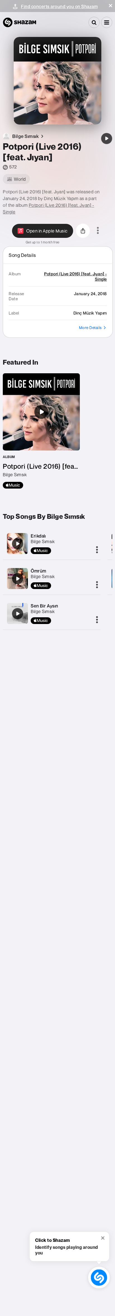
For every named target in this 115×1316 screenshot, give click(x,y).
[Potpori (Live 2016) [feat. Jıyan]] (106, 138)
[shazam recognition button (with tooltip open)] (98, 1277)
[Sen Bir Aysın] (17, 613)
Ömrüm (38, 571)
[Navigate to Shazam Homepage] (19, 22)
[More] (97, 550)
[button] (110, 5)
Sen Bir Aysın (44, 606)
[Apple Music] (13, 485)
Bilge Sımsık (43, 541)
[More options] (98, 231)
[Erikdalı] (17, 543)
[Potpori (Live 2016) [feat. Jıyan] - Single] (41, 431)
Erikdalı (38, 536)
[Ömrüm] (17, 578)
